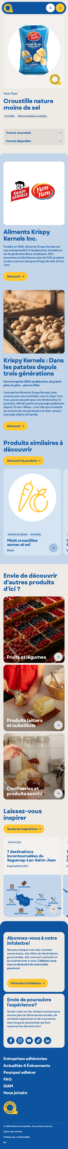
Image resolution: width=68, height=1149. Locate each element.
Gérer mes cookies (12, 1131)
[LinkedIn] (47, 1040)
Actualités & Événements (26, 1065)
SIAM (8, 1085)
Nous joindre (15, 1092)
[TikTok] (38, 1040)
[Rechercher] (50, 7)
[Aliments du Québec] (8, 7)
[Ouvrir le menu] (60, 7)
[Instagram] (20, 1040)
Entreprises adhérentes (25, 1058)
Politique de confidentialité (16, 1137)
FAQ (7, 1079)
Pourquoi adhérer (19, 1072)
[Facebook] (11, 1040)
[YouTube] (29, 1040)
